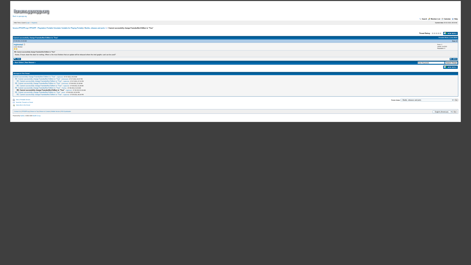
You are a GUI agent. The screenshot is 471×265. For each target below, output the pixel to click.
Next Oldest (19, 62)
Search (424, 19)
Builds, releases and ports (95, 28)
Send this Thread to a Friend (24, 102)
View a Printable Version (23, 99)
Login (28, 22)
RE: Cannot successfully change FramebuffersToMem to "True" (37, 79)
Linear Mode (454, 37)
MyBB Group (36, 115)
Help (456, 19)
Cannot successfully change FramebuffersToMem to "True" (34, 77)
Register (34, 22)
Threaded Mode (443, 37)
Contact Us (17, 111)
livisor (63, 92)
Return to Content (45, 111)
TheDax (64, 88)
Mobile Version (55, 111)
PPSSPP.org (25, 111)
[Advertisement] (94, 9)
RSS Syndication (66, 111)
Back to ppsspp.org (20, 16)
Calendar (447, 19)
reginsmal (18, 45)
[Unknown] (65, 79)
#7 (457, 41)
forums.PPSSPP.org (20, 28)
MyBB (22, 115)
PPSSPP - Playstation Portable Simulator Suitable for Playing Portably (56, 28)
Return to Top (34, 111)
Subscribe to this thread (23, 105)
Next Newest (29, 62)
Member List (435, 19)
